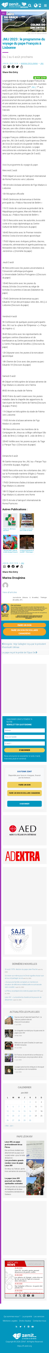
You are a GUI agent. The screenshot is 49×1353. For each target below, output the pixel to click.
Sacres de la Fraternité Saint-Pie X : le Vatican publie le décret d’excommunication (28, 1019)
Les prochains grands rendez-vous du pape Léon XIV (14, 1163)
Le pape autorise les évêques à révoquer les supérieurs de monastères (29, 1068)
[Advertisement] (24, 688)
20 (13, 1116)
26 (8, 1120)
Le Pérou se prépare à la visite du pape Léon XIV (22, 991)
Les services (39, 1316)
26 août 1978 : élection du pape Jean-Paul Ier (21, 969)
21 (19, 1116)
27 (13, 1120)
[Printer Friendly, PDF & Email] (40, 77)
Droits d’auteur (25, 1321)
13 (13, 1111)
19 (8, 1116)
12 (8, 1111)
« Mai (7, 1126)
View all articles (9, 592)
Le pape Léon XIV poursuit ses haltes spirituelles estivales (14, 1181)
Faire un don (24, 625)
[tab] (14, 1264)
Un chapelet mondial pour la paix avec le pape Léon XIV (29, 1032)
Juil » (11, 1126)
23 (30, 1116)
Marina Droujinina (29, 63)
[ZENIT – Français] (13, 5)
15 (24, 1111)
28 (19, 1120)
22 (24, 1116)
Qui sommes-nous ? (12, 1316)
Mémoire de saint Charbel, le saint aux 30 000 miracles (28, 1044)
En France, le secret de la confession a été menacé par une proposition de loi (29, 1056)
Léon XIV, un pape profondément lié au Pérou (13, 1144)
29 (24, 1120)
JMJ (3, 13)
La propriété (27, 1316)
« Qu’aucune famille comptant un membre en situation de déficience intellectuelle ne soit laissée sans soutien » (23, 984)
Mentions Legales (10, 1321)
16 (30, 1111)
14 (19, 1111)
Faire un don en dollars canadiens (24, 632)
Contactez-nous (39, 1321)
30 (30, 1120)
